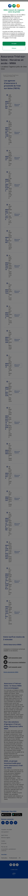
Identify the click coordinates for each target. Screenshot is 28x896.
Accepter (14, 43)
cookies (6, 37)
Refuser (14, 48)
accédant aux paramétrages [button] (17, 34)
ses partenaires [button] (6, 16)
